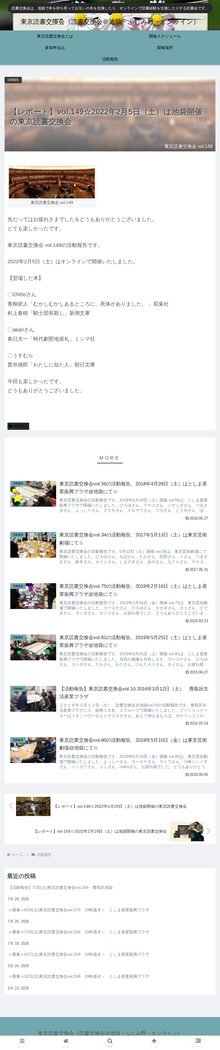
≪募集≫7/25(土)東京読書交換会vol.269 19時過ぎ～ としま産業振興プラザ (78, 932)
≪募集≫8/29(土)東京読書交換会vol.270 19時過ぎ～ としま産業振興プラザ (78, 909)
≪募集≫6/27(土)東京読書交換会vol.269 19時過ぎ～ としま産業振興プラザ (78, 954)
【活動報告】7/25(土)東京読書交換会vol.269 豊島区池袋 (60, 887)
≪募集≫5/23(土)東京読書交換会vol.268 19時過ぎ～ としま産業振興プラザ (78, 976)
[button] (203, 772)
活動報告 (21, 426)
